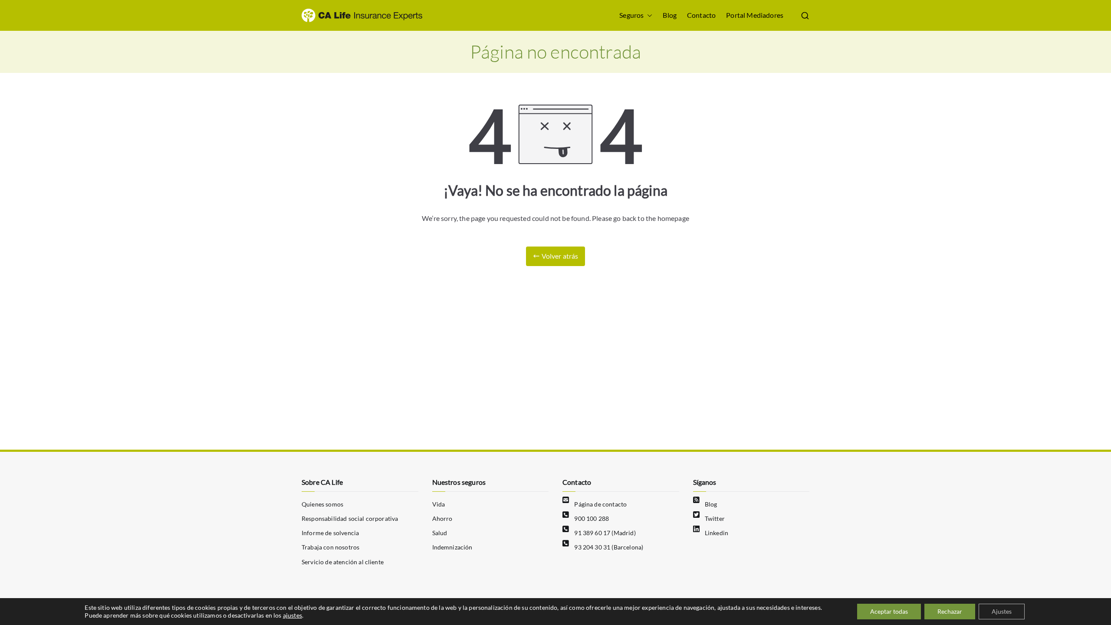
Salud (439, 532)
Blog (670, 15)
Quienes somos (322, 504)
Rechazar (949, 611)
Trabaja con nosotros (330, 547)
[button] (648, 15)
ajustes (292, 615)
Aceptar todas (889, 611)
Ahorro (442, 518)
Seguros (631, 15)
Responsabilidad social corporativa (350, 518)
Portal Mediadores (754, 15)
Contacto (701, 15)
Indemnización (452, 547)
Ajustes (1002, 611)
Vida (438, 504)
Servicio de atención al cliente (343, 562)
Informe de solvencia (330, 532)
